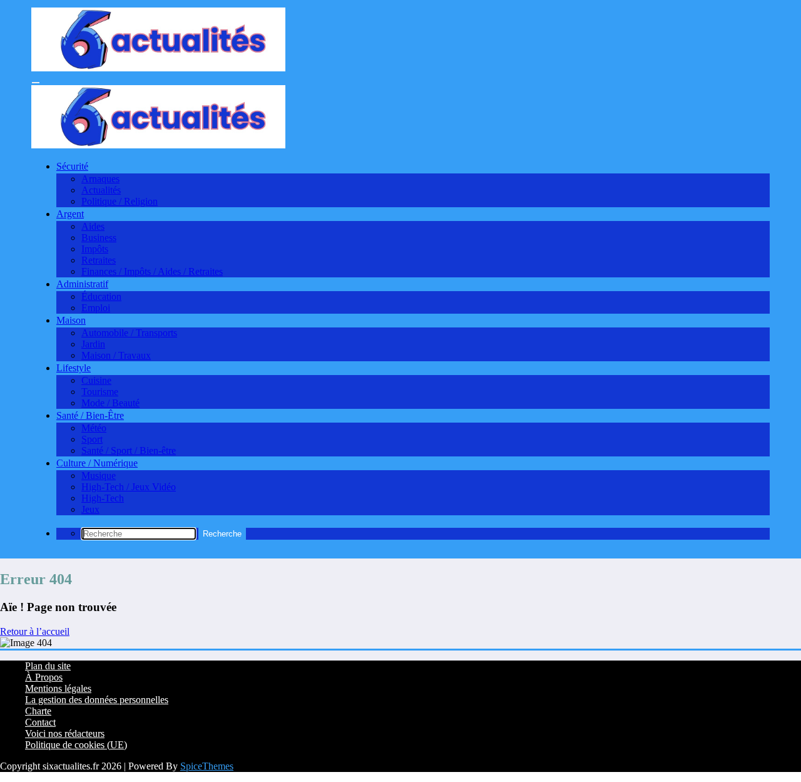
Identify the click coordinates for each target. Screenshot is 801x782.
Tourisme (99, 391)
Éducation (101, 296)
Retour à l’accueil (34, 631)
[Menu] (35, 82)
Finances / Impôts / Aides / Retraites (152, 271)
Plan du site (48, 666)
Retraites (98, 260)
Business (98, 237)
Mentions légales (58, 688)
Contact (40, 722)
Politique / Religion (119, 201)
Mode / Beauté (110, 403)
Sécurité (72, 166)
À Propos (44, 677)
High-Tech (102, 498)
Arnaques (100, 178)
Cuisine (96, 380)
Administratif (82, 284)
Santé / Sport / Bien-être (128, 450)
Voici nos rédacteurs (65, 733)
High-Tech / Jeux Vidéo (128, 486)
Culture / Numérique (97, 463)
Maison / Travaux (116, 355)
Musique (98, 475)
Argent (70, 213)
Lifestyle (73, 368)
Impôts (94, 249)
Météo (93, 428)
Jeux (90, 509)
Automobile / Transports (129, 332)
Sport (92, 439)
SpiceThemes (206, 766)
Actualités (101, 190)
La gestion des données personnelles (96, 699)
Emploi (95, 307)
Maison (71, 320)
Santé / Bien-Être (90, 415)
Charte (38, 711)
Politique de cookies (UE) (76, 744)
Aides (93, 226)
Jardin (93, 344)
